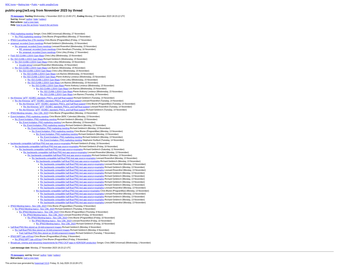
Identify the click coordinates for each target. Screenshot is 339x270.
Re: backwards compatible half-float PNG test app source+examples (47, 146)
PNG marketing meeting (22, 34)
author (29, 19)
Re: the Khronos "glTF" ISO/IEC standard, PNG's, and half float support (48, 101)
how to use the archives (27, 25)
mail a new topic (31, 22)
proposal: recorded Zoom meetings (27, 43)
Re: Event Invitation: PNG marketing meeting (36, 119)
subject (42, 19)
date (36, 19)
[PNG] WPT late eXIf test (22, 236)
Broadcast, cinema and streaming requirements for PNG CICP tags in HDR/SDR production (53, 243)
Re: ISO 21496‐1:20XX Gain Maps (27, 59)
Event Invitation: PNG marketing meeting (30, 116)
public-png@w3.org (49, 4)
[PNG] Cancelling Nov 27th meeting (27, 40)
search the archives (49, 25)
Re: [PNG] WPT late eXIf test (28, 239)
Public (34, 4)
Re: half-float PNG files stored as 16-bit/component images (42, 230)
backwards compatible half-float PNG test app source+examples (41, 143)
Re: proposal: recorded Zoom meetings (33, 46)
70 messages (17, 16)
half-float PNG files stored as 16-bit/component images (36, 227)
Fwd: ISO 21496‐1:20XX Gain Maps (27, 56)
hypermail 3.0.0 (42, 263)
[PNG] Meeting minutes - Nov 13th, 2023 (29, 113)
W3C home (10, 4)
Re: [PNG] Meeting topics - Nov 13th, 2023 (35, 209)
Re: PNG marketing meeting (28, 37)
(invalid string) (25, 65)
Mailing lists (23, 4)
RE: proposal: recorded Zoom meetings (37, 49)
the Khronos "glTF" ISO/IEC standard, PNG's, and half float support (42, 98)
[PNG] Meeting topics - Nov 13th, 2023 (28, 206)
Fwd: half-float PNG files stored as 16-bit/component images (47, 233)
